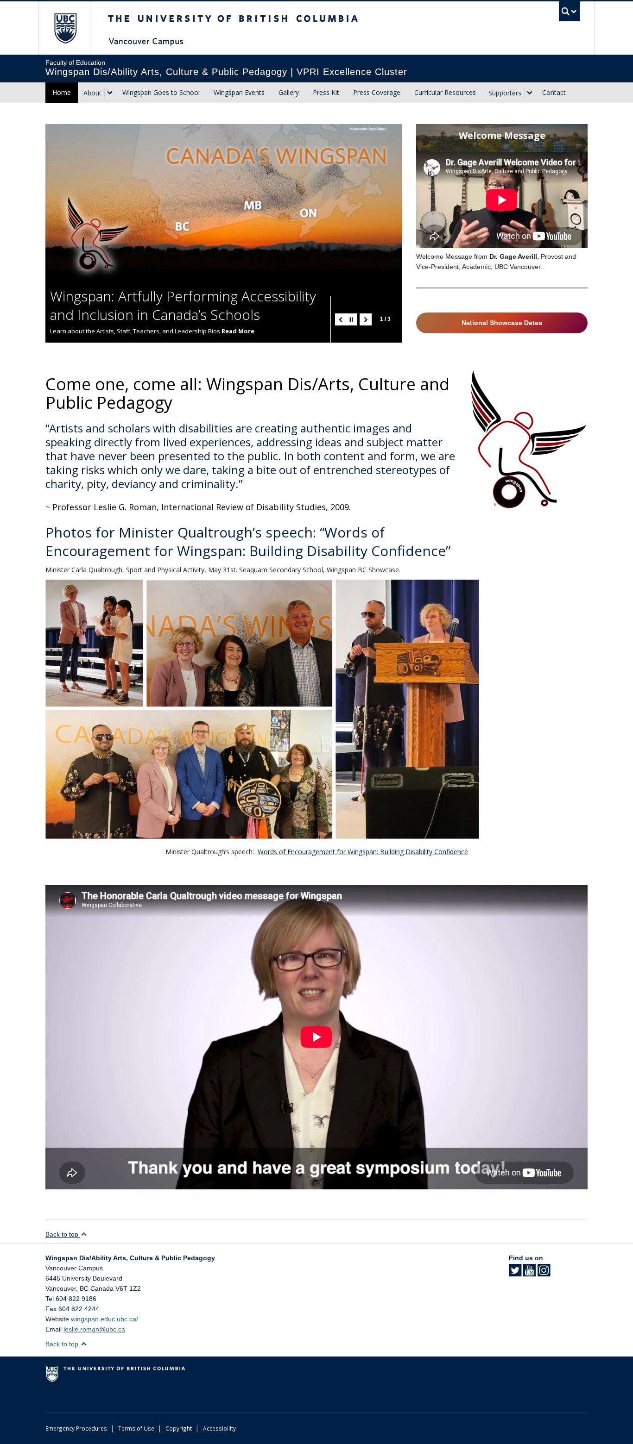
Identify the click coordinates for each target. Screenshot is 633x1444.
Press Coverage (376, 92)
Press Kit (326, 92)
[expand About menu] (109, 93)
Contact (554, 92)
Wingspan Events (239, 92)
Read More (238, 331)
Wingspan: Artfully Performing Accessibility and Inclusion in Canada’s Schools (183, 305)
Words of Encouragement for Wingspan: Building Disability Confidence (363, 851)
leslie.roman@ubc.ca (94, 1329)
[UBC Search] (569, 11)
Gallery (289, 92)
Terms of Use (136, 1428)
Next (366, 319)
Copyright (178, 1428)
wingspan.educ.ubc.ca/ (104, 1319)
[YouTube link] (529, 1273)
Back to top (62, 1234)
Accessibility (219, 1428)
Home (61, 92)
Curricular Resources (445, 92)
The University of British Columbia (65, 28)
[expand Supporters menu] (529, 93)
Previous (341, 319)
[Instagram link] (544, 1273)
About (92, 92)
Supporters (504, 92)
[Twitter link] (515, 1273)
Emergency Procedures (76, 1428)
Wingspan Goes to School (161, 92)
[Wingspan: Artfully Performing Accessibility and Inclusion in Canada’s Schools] (223, 202)
